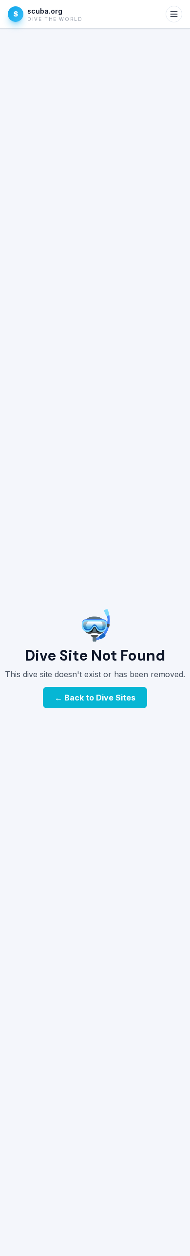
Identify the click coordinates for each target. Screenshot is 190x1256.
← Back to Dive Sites (95, 697)
